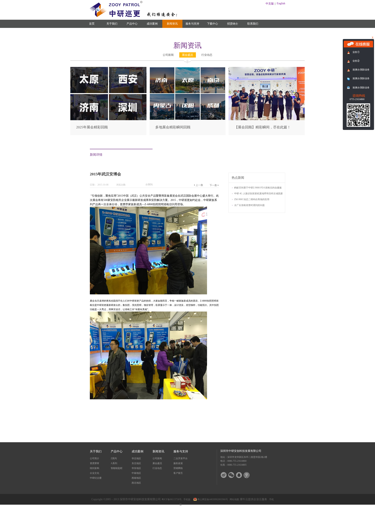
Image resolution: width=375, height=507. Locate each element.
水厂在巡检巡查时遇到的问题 (249, 205)
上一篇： (198, 185)
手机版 (186, 499)
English (281, 3)
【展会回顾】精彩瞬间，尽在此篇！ (262, 127)
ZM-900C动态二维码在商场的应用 (251, 199)
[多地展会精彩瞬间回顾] (187, 68)
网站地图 (234, 499)
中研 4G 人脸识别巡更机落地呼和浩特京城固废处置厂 (258, 193)
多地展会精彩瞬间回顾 (172, 127)
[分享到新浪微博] (226, 475)
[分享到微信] (233, 475)
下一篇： (214, 185)
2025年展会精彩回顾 (92, 127)
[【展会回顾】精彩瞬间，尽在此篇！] (267, 68)
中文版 (270, 3)
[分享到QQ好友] (241, 475)
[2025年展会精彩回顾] (108, 68)
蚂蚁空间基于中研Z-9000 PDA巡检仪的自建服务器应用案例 (258, 188)
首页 (92, 23)
